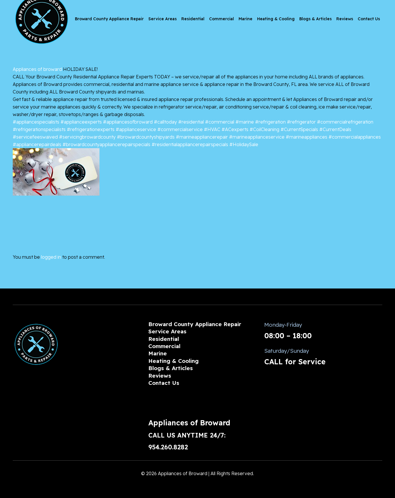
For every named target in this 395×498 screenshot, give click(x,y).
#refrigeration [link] (270, 122)
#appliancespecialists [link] (36, 122)
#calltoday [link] (165, 122)
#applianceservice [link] (136, 129)
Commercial (164, 346)
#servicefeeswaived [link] (35, 137)
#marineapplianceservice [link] (257, 137)
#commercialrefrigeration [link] (345, 122)
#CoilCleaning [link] (264, 129)
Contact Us (163, 382)
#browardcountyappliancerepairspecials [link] (106, 144)
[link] (37, 69)
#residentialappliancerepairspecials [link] (190, 144)
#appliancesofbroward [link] (128, 122)
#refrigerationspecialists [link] (39, 129)
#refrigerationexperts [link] (91, 129)
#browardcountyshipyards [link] (146, 137)
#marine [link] (244, 122)
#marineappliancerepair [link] (202, 137)
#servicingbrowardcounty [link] (87, 137)
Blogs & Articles (170, 368)
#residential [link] (191, 122)
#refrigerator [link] (301, 122)
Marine (157, 353)
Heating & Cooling (173, 360)
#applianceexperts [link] (81, 122)
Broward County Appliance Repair (194, 324)
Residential (163, 338)
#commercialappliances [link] (354, 137)
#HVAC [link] (212, 129)
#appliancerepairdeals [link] (37, 144)
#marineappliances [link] (306, 137)
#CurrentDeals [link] (335, 129)
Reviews (159, 375)
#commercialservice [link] (180, 129)
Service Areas (167, 331)
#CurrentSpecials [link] (299, 129)
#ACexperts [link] (235, 129)
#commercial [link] (219, 122)
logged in (51, 257)
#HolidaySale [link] (243, 144)
